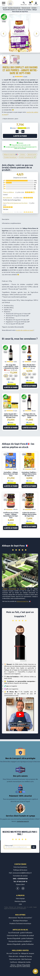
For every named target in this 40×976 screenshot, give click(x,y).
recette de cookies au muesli (24, 330)
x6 (16, 376)
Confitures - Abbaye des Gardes (20, 962)
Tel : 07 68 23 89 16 (20, 881)
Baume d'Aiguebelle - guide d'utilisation (20, 938)
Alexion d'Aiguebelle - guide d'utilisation (20, 944)
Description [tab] (5, 219)
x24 (27, 377)
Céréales (33, 7)
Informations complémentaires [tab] (11, 223)
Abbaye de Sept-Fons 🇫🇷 (23, 601)
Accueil (5, 7)
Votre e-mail (9, 845)
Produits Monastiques (14, 7)
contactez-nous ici (23, 821)
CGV (20, 904)
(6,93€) (24, 128)
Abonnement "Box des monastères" (20, 918)
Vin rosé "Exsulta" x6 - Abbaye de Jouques (20, 953)
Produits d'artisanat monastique (20, 923)
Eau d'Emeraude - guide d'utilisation (20, 932)
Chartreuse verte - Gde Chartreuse (20, 959)
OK (34, 847)
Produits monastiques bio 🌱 (27, 157)
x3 (11, 376)
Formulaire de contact (20, 876)
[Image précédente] (3, 33)
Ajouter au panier (20, 136)
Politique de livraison (20, 870)
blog (25, 930)
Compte (36, 4)
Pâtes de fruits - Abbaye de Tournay (20, 956)
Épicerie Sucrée (26, 7)
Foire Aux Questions (20, 867)
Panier (30, 3)
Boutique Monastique (20, 920)
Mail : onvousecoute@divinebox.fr (20, 873)
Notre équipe (20, 898)
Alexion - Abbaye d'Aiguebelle (20, 965)
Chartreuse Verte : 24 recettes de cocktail (20, 935)
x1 (6, 376)
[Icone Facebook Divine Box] (17, 889)
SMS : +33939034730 (20, 878)
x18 (13, 379)
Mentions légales (20, 901)
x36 (32, 377)
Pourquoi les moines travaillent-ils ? (20, 941)
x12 (8, 379)
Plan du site (13, 966)
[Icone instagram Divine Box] (23, 889)
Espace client (20, 884)
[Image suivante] (36, 33)
